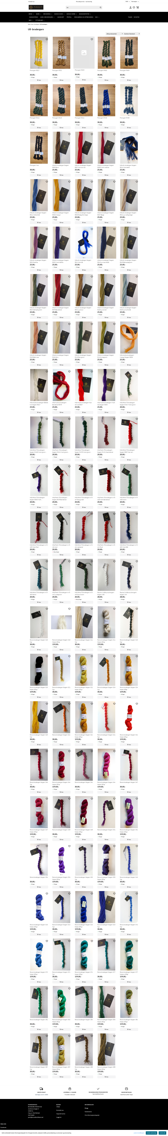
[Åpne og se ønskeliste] (134, 7)
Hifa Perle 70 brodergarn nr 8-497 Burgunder (84, 498)
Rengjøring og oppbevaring (83, 17)
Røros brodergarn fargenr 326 (61, 735)
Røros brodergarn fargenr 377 (106, 972)
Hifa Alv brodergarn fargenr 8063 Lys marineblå (105, 261)
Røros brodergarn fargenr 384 (84, 1019)
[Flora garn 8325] (83, 53)
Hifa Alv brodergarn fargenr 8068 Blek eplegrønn (128, 261)
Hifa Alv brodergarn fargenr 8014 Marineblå (128, 166)
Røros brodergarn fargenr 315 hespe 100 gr (39, 688)
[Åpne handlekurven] (138, 7)
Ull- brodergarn (43, 24)
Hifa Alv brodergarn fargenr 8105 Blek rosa (38, 356)
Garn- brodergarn (35, 24)
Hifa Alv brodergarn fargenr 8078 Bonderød (60, 309)
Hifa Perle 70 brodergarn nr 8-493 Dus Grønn (84, 593)
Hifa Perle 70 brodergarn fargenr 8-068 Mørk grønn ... (38, 451)
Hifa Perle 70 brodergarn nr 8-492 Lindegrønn (61, 593)
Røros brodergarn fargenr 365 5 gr (106, 926)
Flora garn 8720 (102, 118)
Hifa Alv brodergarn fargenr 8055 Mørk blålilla (60, 261)
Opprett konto (60, 1114)
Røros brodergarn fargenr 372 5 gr (129, 926)
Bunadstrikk (33, 17)
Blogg (86, 1108)
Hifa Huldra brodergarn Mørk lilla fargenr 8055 (106, 404)
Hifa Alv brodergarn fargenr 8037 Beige (105, 214)
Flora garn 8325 (79, 70)
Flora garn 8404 (124, 70)
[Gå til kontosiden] (130, 7)
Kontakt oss (31, 1)
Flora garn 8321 (57, 70)
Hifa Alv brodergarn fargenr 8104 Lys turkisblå (128, 309)
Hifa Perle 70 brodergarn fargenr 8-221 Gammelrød (105, 451)
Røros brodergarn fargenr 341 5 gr (106, 736)
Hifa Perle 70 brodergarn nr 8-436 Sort (61, 546)
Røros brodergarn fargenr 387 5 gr (39, 1068)
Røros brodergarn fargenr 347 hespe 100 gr (39, 831)
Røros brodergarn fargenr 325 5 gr (39, 736)
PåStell (69, 17)
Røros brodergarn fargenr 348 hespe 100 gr (84, 831)
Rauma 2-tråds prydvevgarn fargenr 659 (128, 593)
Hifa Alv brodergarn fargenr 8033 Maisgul (60, 214)
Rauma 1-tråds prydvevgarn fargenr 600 (105, 593)
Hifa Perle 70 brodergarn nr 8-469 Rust (106, 546)
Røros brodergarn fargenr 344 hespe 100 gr (61, 783)
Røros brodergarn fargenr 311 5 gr (84, 641)
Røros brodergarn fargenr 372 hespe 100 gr (39, 973)
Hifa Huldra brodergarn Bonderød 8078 (59, 404)
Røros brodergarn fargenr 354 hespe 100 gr (61, 878)
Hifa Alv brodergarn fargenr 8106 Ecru (60, 356)
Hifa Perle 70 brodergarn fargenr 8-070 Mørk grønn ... (83, 451)
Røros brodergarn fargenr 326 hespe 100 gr (84, 736)
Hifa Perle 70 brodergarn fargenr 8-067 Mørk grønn (128, 404)
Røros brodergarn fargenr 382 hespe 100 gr (61, 1021)
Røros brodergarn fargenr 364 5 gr (61, 926)
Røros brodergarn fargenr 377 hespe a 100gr (129, 973)
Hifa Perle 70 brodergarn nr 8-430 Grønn (129, 498)
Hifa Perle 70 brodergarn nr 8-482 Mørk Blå (129, 546)
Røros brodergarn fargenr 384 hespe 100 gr (106, 1021)
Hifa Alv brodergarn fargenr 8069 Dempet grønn (38, 309)
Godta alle (162, 1133)
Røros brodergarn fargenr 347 (129, 782)
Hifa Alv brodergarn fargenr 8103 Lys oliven (105, 309)
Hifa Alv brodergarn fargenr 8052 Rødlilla (38, 261)
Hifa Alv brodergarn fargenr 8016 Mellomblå (38, 214)
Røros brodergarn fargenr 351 (106, 830)
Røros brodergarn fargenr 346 (84, 782)
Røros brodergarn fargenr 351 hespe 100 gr (129, 831)
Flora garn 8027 (34, 70)
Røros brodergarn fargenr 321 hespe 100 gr (84, 688)
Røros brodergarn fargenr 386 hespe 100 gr (129, 1021)
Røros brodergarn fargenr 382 (39, 1019)
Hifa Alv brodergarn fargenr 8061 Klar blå (83, 261)
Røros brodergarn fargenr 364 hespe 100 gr (84, 926)
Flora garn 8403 (102, 70)
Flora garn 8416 (79, 118)
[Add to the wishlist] (47, 39)
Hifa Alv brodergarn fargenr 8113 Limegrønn (105, 356)
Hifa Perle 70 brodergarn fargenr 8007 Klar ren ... (127, 451)
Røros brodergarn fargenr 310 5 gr (39, 641)
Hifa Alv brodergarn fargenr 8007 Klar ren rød (83, 166)
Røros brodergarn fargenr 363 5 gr (129, 878)
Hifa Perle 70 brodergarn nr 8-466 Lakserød (84, 546)
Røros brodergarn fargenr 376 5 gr (61, 973)
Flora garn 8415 (57, 118)
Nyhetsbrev (88, 1111)
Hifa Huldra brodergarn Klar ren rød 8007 (83, 404)
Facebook (3, 1127)
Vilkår (58, 1106)
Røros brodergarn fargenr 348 (61, 830)
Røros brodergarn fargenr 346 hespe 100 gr (106, 783)
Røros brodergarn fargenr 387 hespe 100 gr (61, 1068)
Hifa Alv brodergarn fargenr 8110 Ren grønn (83, 356)
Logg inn (58, 1117)
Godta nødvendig (151, 1133)
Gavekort (60, 17)
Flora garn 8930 (124, 118)
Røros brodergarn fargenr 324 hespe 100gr (129, 688)
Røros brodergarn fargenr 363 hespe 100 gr (39, 926)
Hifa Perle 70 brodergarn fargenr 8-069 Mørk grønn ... (60, 451)
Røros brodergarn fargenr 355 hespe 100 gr (106, 878)
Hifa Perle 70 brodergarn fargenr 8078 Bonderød (59, 498)
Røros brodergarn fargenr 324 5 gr (106, 688)
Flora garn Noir (34, 165)
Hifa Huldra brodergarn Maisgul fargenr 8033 (127, 356)
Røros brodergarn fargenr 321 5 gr (61, 688)
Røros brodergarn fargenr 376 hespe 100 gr (84, 973)
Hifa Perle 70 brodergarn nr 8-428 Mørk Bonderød (106, 498)
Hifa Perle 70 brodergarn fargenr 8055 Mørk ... (37, 498)
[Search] (100, 7)
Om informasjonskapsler (92, 1115)
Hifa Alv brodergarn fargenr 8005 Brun (60, 166)
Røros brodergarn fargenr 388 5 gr (84, 1068)
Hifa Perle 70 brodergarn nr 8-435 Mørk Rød (39, 546)
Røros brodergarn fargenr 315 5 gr (129, 641)
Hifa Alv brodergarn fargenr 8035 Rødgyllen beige (83, 214)
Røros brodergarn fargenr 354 (39, 877)
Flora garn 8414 (34, 118)
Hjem (29, 24)
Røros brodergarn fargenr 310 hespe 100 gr (61, 641)
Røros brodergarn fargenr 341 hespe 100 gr (129, 736)
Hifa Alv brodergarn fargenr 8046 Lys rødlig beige (128, 214)
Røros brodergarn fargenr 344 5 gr (39, 783)
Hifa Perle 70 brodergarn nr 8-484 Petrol (39, 593)
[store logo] (36, 7)
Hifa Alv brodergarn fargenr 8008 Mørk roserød (105, 166)
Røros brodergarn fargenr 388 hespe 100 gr (106, 1068)
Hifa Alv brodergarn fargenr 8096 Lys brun (83, 309)
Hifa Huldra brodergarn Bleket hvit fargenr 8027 (39, 404)
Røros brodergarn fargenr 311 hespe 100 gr (106, 641)
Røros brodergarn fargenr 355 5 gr (84, 878)
